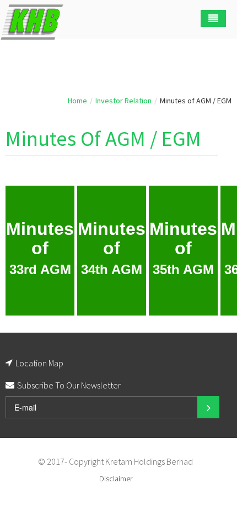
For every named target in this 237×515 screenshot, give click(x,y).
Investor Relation (123, 101)
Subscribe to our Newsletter (69, 385)
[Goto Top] (197, 461)
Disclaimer (115, 479)
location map (39, 363)
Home (77, 101)
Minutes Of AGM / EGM (103, 138)
